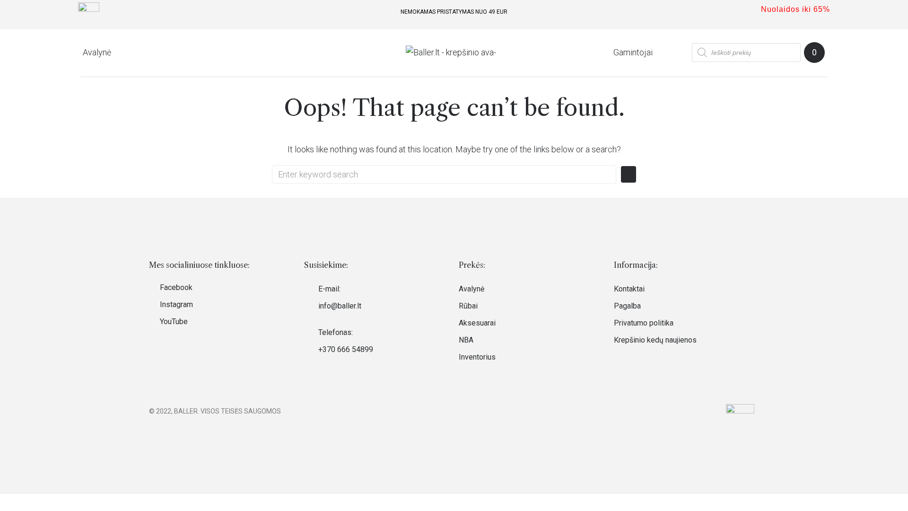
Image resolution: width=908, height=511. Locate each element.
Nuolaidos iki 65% (795, 9)
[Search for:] (444, 174)
